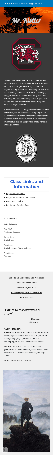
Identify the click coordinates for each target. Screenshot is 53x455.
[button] (5, 450)
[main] (26, 20)
